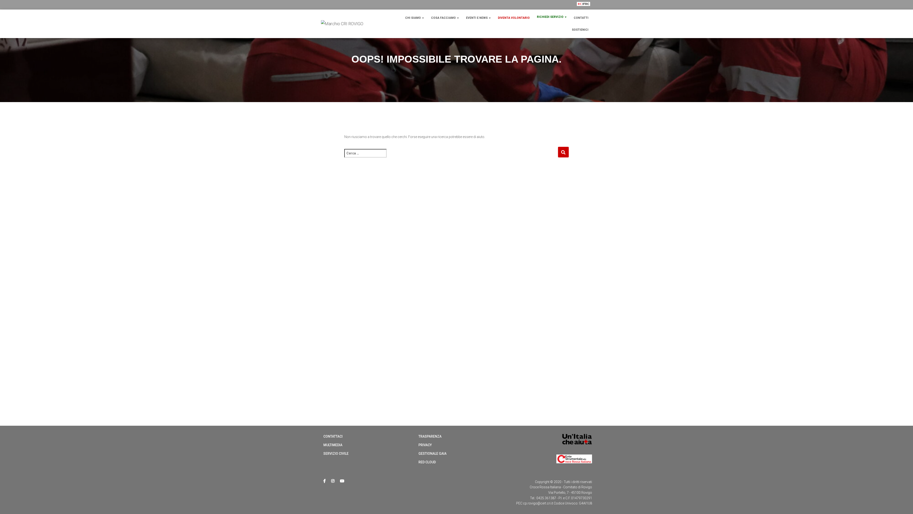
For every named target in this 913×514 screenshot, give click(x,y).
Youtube (342, 481)
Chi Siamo (413, 18)
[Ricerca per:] (451, 156)
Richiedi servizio (550, 17)
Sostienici (580, 29)
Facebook (324, 481)
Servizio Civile (336, 453)
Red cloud (427, 462)
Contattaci (333, 436)
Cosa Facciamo (443, 18)
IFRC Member (583, 12)
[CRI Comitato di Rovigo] (342, 23)
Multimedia (332, 445)
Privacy (425, 445)
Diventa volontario (514, 18)
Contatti (581, 18)
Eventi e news (477, 18)
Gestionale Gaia (432, 453)
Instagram (333, 481)
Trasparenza (430, 436)
